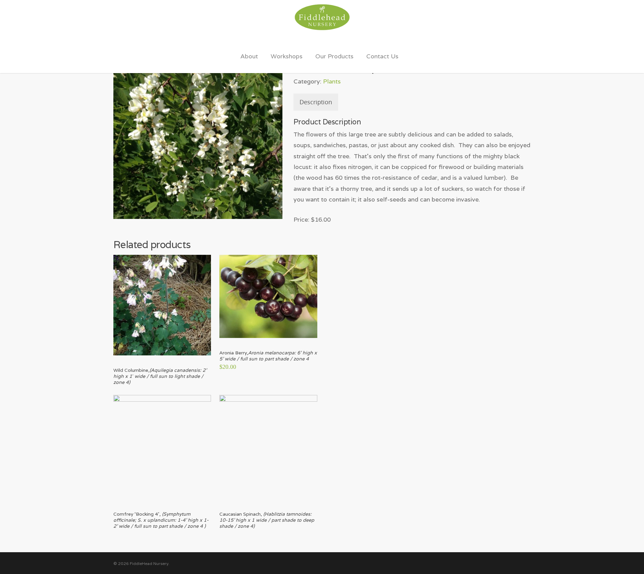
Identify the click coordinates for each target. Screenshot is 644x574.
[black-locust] (197, 134)
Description (316, 102)
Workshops (287, 56)
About (249, 56)
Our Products (334, 56)
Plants (332, 81)
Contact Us (382, 56)
